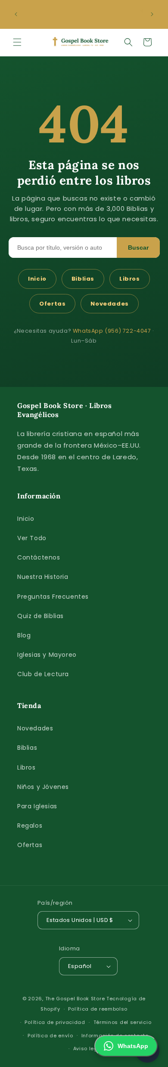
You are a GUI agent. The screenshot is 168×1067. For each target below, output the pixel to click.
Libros (129, 279)
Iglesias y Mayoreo (47, 654)
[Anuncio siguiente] (152, 14)
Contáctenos (38, 557)
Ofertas (52, 304)
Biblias (83, 279)
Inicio (37, 279)
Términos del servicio (122, 1022)
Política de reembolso (98, 1008)
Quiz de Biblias (40, 616)
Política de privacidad (55, 1022)
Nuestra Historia (42, 576)
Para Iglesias (37, 806)
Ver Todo (32, 538)
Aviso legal (88, 1048)
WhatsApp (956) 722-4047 (112, 330)
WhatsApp (133, 1045)
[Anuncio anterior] (15, 14)
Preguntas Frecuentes (53, 596)
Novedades (109, 304)
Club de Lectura (43, 674)
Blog (24, 635)
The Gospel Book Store (75, 998)
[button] (17, 42)
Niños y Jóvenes (43, 786)
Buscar (138, 247)
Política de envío (50, 1035)
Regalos (29, 825)
